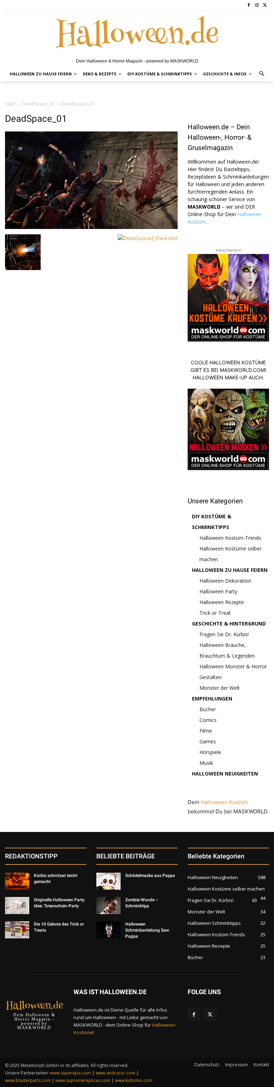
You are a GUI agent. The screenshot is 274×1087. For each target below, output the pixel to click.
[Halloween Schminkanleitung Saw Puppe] (108, 929)
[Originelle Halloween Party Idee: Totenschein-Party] (17, 905)
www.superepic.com (70, 1073)
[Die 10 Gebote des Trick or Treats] (17, 929)
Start (10, 103)
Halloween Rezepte (221, 602)
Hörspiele (210, 752)
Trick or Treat (215, 612)
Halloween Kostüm (224, 802)
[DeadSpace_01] (91, 227)
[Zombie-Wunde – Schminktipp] (108, 905)
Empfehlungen (212, 698)
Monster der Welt (219, 687)
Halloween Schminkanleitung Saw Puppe (147, 930)
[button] (262, 74)
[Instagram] (257, 5)
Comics (208, 720)
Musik (206, 762)
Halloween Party (218, 591)
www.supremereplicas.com (82, 1080)
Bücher (207, 709)
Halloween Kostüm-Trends (230, 537)
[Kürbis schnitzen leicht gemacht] (17, 881)
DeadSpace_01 (38, 103)
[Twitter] (265, 5)
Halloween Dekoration (225, 580)
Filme (205, 730)
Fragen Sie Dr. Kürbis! (224, 634)
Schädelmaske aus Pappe (150, 875)
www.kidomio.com (133, 1080)
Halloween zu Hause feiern (230, 570)
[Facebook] (249, 5)
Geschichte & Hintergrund (229, 623)
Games (207, 741)
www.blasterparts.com (28, 1080)
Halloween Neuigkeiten (225, 773)
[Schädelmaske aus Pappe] (108, 881)
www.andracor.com (115, 1073)
